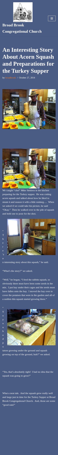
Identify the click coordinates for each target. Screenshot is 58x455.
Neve (16, 451)
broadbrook (10, 78)
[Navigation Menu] (52, 18)
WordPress (39, 451)
